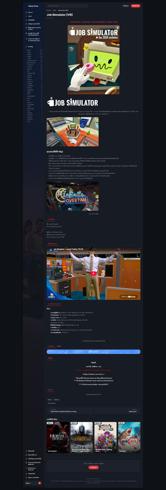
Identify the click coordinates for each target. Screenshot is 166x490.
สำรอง (59, 346)
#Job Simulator (52, 403)
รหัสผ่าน (50, 389)
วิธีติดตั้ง (50, 358)
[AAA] (54, 10)
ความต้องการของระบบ (54, 304)
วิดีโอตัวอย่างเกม (52, 243)
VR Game (56, 399)
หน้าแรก (49, 10)
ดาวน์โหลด (51, 346)
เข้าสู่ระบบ (125, 5)
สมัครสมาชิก (135, 5)
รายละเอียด (51, 219)
